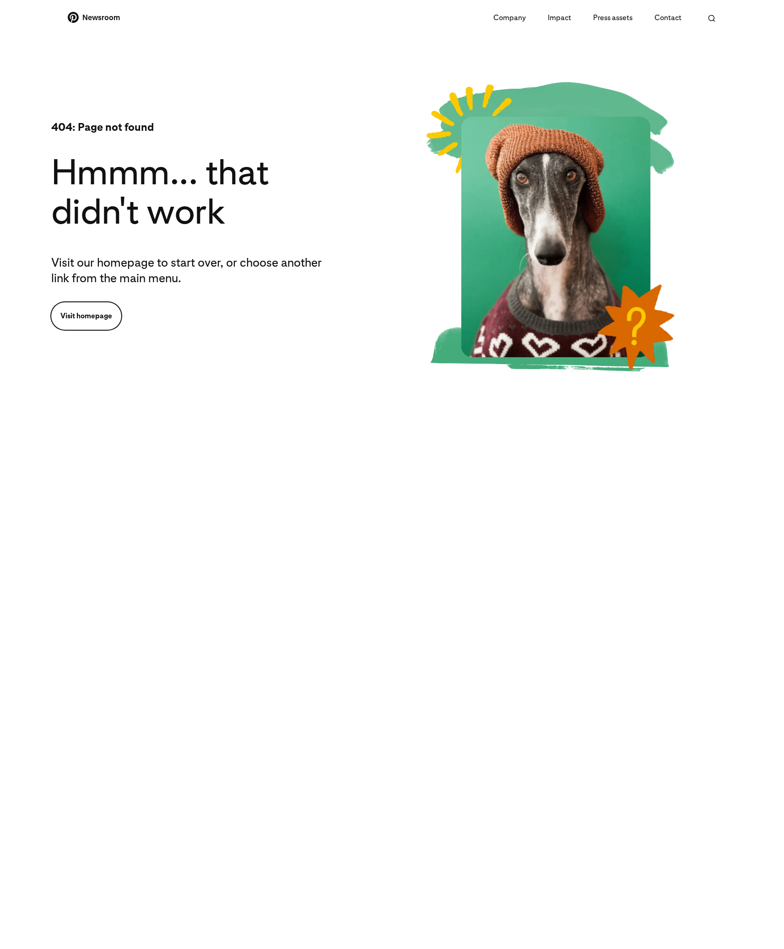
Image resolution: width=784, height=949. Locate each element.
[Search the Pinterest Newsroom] (711, 18)
